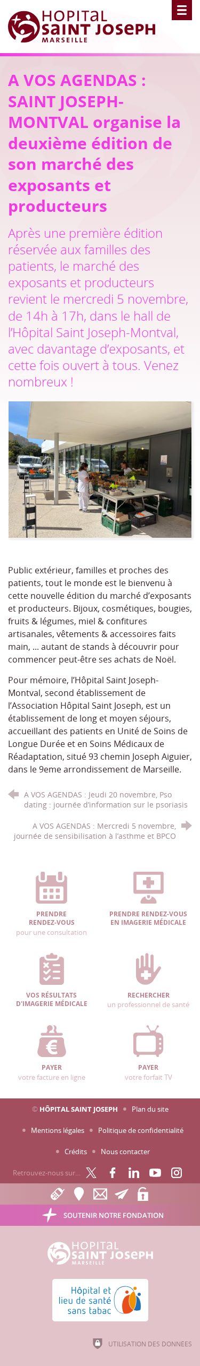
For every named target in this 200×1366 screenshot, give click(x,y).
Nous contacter (125, 1151)
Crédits (76, 1151)
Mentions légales (57, 1130)
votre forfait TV (148, 1072)
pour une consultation (51, 923)
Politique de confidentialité (140, 1130)
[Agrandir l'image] (100, 469)
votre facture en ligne (51, 1072)
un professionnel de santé (148, 1000)
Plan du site (150, 1109)
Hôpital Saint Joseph (78, 1109)
